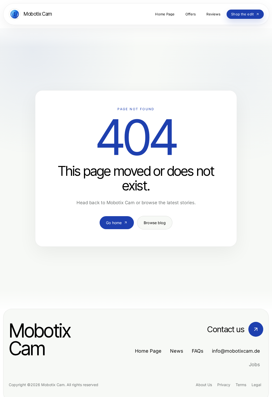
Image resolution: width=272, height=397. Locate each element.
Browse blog (155, 222)
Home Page (148, 351)
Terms (241, 384)
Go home (114, 222)
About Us (204, 384)
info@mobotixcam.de (236, 351)
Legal (256, 384)
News (176, 351)
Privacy (223, 384)
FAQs (197, 351)
